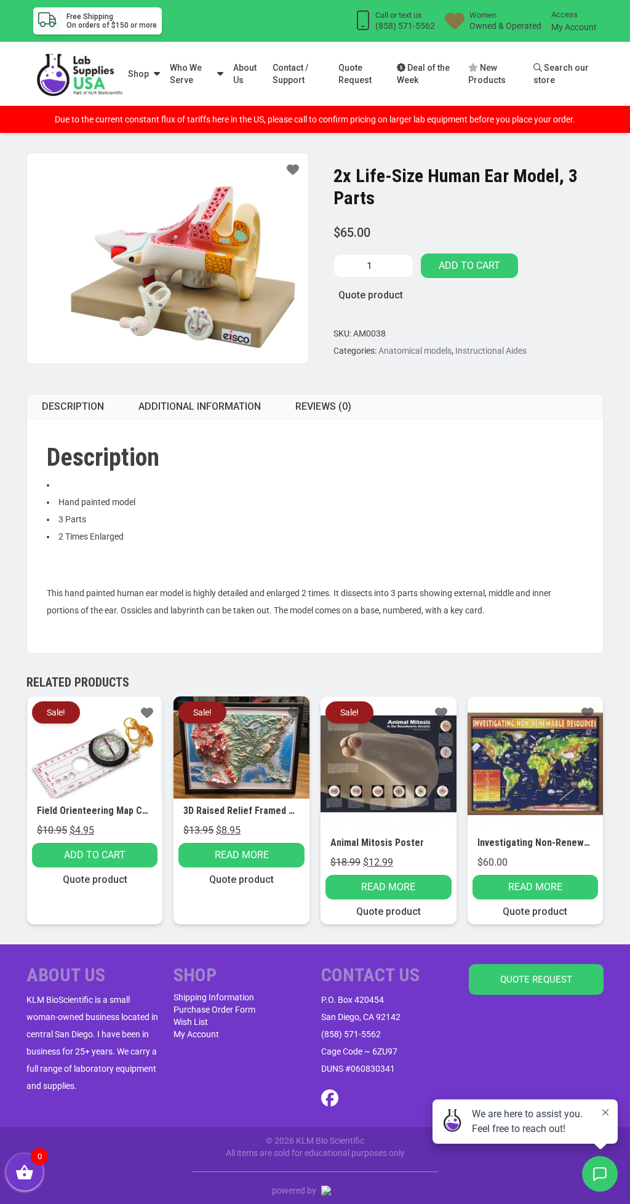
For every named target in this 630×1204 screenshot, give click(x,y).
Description (73, 406)
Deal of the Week (423, 74)
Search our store (561, 74)
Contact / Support (290, 74)
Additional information (199, 406)
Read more (242, 855)
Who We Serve (186, 74)
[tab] (73, 406)
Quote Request (355, 74)
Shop (138, 74)
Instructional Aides (491, 351)
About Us (245, 74)
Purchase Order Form (214, 1010)
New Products (487, 74)
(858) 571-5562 (351, 1034)
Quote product (370, 295)
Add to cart (469, 265)
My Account (574, 27)
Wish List (190, 1022)
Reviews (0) (323, 406)
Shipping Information (213, 997)
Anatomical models (415, 351)
